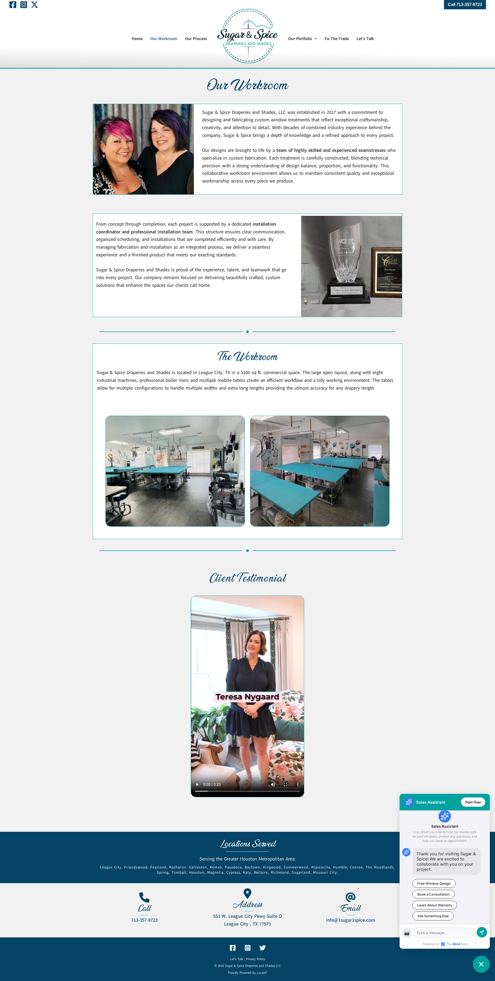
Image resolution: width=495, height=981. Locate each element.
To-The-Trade (337, 39)
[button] (465, 4)
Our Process (196, 39)
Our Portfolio (300, 39)
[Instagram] (24, 5)
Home (137, 39)
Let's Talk (236, 959)
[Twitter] (262, 948)
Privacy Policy (255, 959)
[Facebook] (13, 5)
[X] (34, 5)
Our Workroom (163, 39)
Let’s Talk (365, 39)
